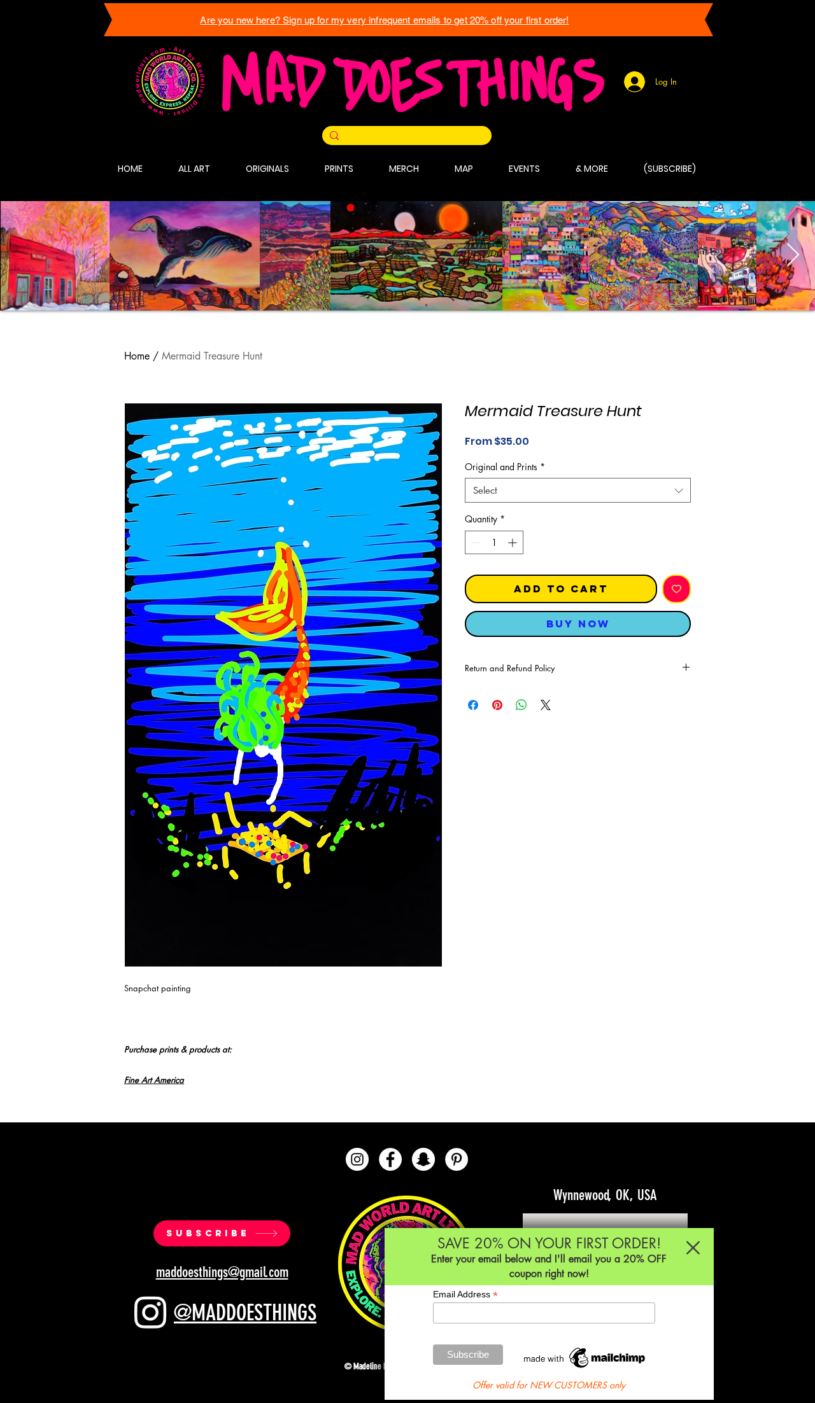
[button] (693, 1247)
